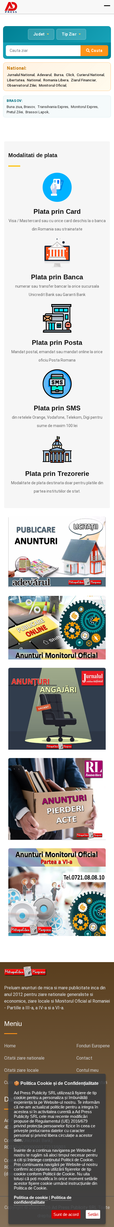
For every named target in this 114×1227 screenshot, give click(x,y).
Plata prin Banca (57, 277)
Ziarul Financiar (83, 80)
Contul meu (87, 1070)
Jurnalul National (21, 75)
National (34, 80)
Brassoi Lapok (37, 112)
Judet (39, 34)
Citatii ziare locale (21, 1070)
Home (10, 1045)
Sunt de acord (66, 1214)
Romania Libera (55, 80)
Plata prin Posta (57, 342)
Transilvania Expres (52, 107)
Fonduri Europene (93, 1045)
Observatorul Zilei (21, 85)
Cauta (96, 50)
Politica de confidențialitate (42, 1200)
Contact (84, 1058)
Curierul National (90, 75)
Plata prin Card (57, 211)
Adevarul (44, 75)
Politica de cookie (31, 1197)
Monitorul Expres (84, 107)
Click (70, 75)
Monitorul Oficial (52, 85)
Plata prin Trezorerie (57, 473)
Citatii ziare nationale (24, 1058)
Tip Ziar (70, 34)
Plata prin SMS (57, 408)
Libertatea (15, 80)
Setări (93, 1214)
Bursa (58, 75)
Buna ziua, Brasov (21, 107)
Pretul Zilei (15, 112)
